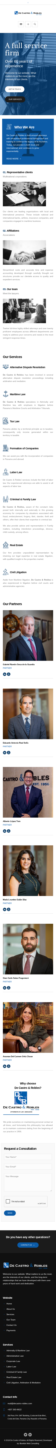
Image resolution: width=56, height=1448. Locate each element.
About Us (10, 1309)
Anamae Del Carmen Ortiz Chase (18, 1056)
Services (10, 1314)
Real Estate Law (13, 1377)
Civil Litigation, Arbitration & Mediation (23, 1382)
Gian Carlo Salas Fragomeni (16, 978)
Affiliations (12, 230)
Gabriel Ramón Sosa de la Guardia (19, 664)
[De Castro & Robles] (28, 13)
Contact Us (11, 1325)
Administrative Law (15, 1356)
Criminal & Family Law (16, 1372)
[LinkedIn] (30, 1435)
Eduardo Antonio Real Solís (15, 743)
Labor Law (11, 1366)
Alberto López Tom (11, 821)
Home (9, 1303)
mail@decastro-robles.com (20, 1403)
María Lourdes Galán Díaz (15, 899)
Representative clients (19, 172)
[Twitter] (25, 1435)
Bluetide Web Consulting (29, 1444)
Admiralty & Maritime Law (18, 1350)
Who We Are (24, 127)
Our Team (11, 1320)
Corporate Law (13, 1361)
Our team (12, 289)
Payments (11, 1330)
